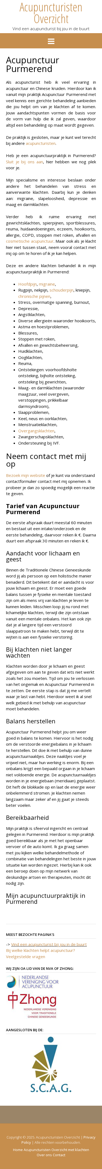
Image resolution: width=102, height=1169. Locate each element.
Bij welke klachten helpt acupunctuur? (40, 950)
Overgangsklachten (36, 430)
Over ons (44, 1155)
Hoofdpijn (27, 284)
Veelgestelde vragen (25, 956)
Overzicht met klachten (70, 1150)
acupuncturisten (40, 143)
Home (18, 1150)
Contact (59, 1155)
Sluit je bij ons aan (24, 161)
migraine (47, 284)
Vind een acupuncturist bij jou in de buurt (49, 944)
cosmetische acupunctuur (30, 241)
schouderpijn (61, 290)
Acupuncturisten (37, 1150)
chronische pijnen (34, 296)
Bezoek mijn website (26, 475)
